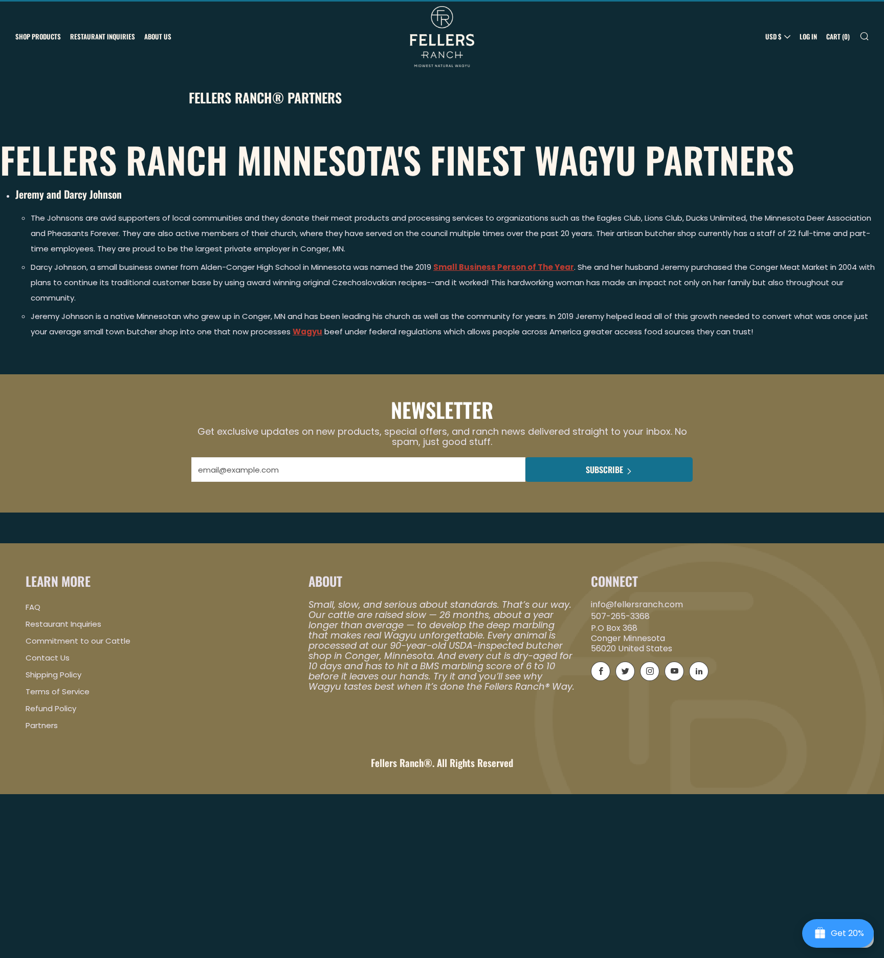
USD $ (773, 36)
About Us (157, 36)
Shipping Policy (53, 674)
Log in (808, 36)
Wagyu (307, 331)
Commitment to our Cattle (78, 640)
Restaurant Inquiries (102, 36)
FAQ (33, 607)
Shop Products (38, 36)
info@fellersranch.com (637, 604)
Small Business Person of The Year (503, 267)
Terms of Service (58, 691)
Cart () (838, 36)
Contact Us (48, 657)
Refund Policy (51, 708)
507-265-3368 (620, 616)
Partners (42, 725)
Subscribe (604, 469)
